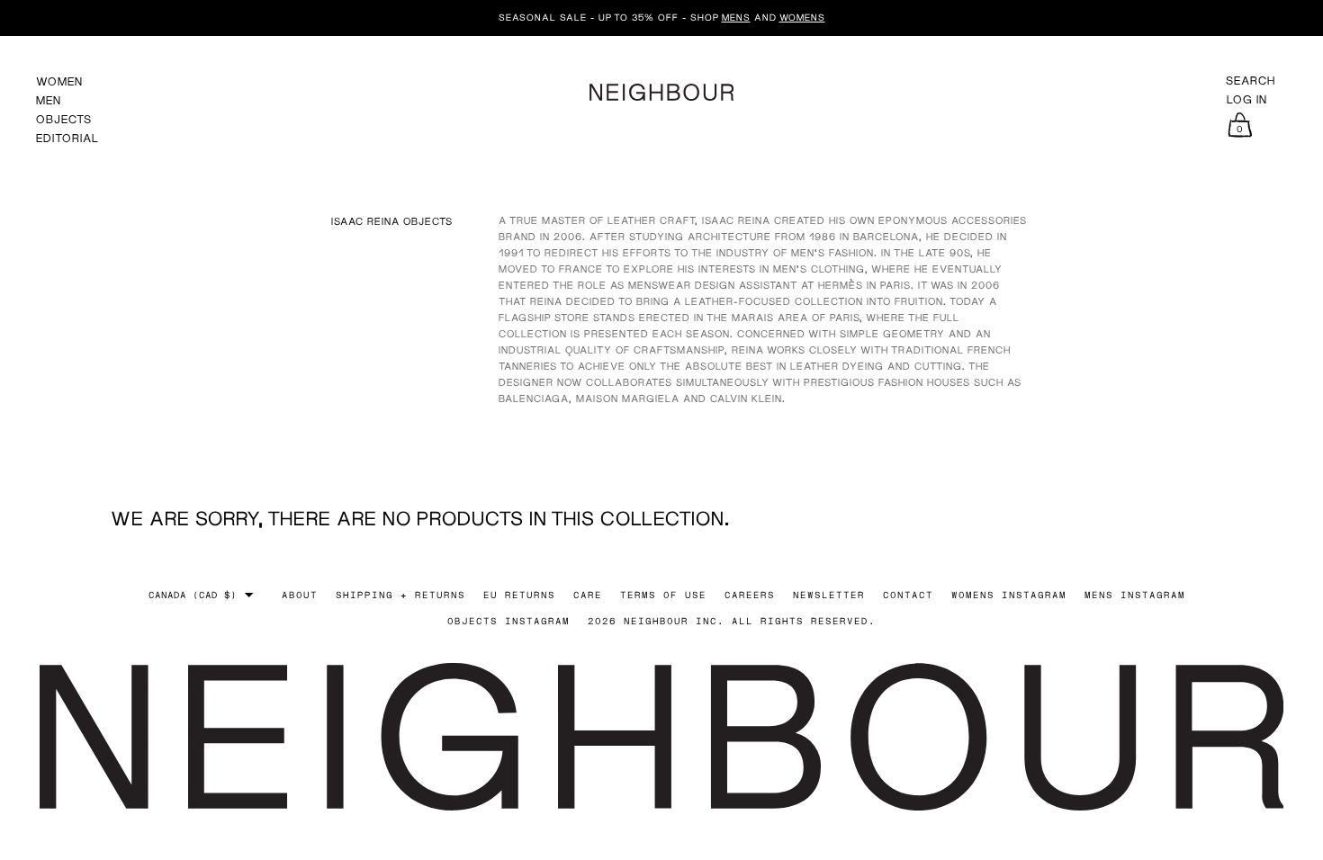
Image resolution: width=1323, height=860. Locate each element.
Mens (736, 17)
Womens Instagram (1008, 594)
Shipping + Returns (400, 594)
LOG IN (1247, 99)
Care (587, 594)
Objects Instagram (508, 620)
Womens (802, 17)
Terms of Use (663, 594)
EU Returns (519, 594)
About (300, 594)
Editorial (67, 138)
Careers (749, 594)
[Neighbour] (662, 89)
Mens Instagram (1134, 594)
